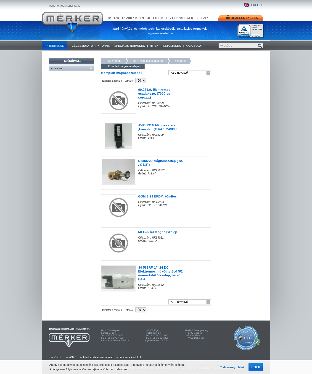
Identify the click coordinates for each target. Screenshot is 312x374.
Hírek (154, 45)
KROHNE (104, 45)
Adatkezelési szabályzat (98, 357)
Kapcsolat (194, 45)
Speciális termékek (129, 45)
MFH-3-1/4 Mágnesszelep (157, 232)
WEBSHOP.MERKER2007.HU (64, 6)
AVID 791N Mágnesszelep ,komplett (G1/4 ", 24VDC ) (158, 127)
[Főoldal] (72, 23)
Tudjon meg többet (232, 367)
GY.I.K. (58, 357)
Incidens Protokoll (130, 357)
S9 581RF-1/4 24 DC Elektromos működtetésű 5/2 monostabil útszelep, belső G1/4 (160, 273)
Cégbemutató (82, 45)
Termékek (56, 45)
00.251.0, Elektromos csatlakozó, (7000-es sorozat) (154, 93)
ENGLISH (257, 5)
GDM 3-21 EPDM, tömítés (157, 196)
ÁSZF (72, 357)
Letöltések (172, 45)
